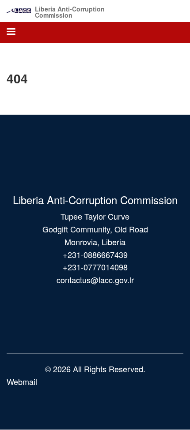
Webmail (22, 381)
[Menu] (10, 32)
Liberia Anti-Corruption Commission (70, 11)
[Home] (19, 9)
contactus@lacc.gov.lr (95, 279)
